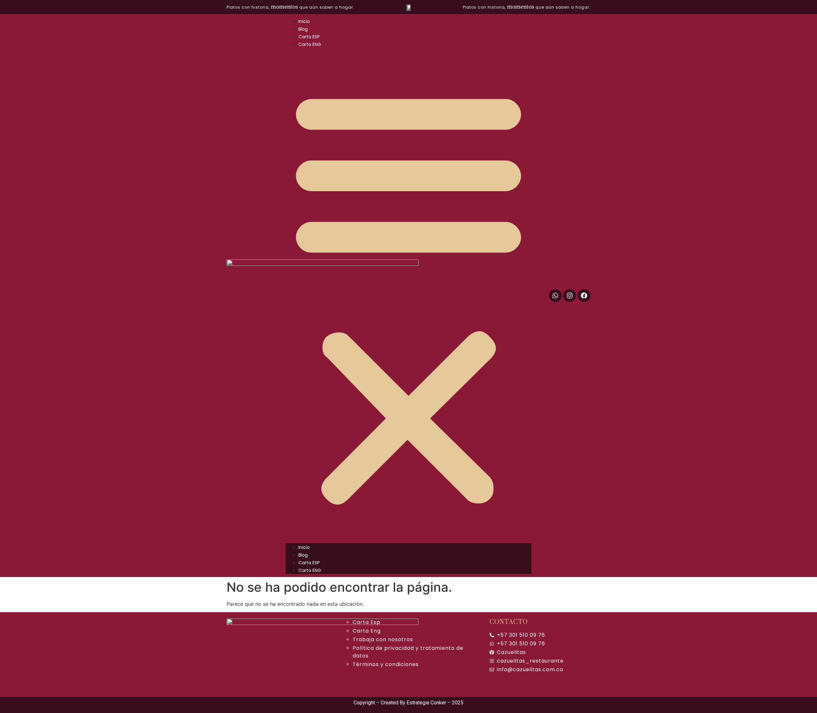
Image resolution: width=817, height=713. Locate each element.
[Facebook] (584, 295)
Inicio (304, 21)
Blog (303, 29)
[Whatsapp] (555, 295)
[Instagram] (569, 295)
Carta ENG (309, 44)
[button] (408, 295)
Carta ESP (309, 37)
